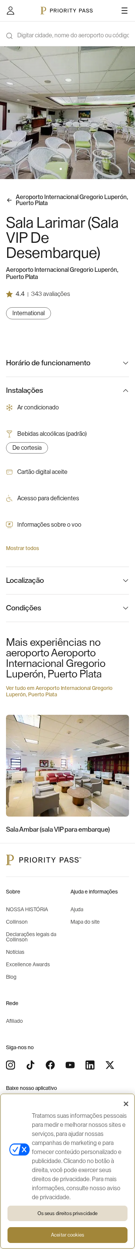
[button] (61, 169)
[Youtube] (70, 1065)
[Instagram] (10, 1065)
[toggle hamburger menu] (124, 10)
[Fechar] (126, 1104)
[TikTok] (30, 1065)
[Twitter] (109, 1065)
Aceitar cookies (67, 1234)
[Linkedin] (90, 1065)
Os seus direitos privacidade (68, 1213)
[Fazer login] (10, 10)
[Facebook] (50, 1065)
